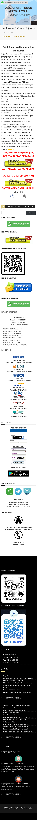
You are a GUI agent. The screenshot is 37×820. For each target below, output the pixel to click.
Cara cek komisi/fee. (10, 708)
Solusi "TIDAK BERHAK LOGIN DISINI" (16, 705)
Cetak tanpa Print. (9, 722)
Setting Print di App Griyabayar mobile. (16, 726)
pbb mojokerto (28, 206)
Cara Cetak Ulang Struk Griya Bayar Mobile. (18, 731)
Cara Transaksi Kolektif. (11, 715)
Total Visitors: (8, 663)
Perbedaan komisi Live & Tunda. (14, 680)
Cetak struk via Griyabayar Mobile (14, 710)
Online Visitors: (9, 654)
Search (4, 209)
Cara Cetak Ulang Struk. (11, 712)
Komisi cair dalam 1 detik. (12, 690)
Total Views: (7, 660)
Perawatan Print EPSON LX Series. (15, 719)
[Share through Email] (24, 196)
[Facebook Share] (12, 196)
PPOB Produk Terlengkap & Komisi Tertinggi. (18, 683)
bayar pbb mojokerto (13, 206)
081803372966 (23, 502)
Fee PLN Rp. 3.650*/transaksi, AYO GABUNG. (19, 678)
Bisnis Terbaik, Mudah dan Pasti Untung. (17, 692)
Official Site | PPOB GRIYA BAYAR (18, 10)
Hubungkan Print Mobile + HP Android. (16, 724)
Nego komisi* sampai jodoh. (12, 676)
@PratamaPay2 (22, 504)
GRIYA (31, 809)
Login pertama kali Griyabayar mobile (15, 729)
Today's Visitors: (9, 657)
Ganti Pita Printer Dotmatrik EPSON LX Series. (19, 717)
